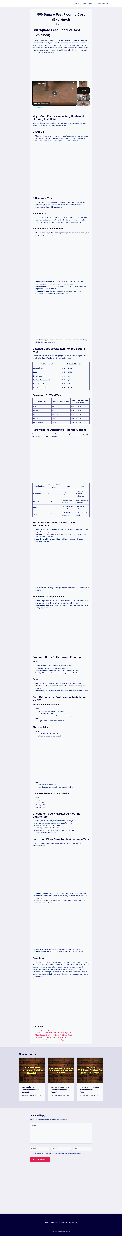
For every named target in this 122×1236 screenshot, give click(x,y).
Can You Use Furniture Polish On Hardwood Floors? (60, 1089)
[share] (73, 82)
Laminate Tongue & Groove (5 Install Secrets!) (51, 1037)
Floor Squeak (42, 83)
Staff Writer (26, 1095)
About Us (84, 3)
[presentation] (32, 1070)
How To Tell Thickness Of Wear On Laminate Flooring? (90, 1089)
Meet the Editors (95, 3)
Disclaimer (63, 1223)
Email (54, 1149)
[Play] (78, 86)
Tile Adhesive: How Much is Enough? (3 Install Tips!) (53, 1035)
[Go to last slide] (21, 1079)
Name (33, 1149)
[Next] (100, 1079)
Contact (105, 3)
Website (76, 1149)
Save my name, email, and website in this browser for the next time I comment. (56, 1154)
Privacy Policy (73, 1223)
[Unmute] (80, 86)
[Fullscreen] (88, 86)
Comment (35, 1125)
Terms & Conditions (51, 1223)
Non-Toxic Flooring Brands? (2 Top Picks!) (49, 1030)
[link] (35, 83)
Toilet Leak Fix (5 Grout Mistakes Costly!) (49, 1040)
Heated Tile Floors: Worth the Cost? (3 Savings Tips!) (53, 1033)
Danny (53, 24)
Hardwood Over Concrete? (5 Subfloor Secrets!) (30, 1089)
